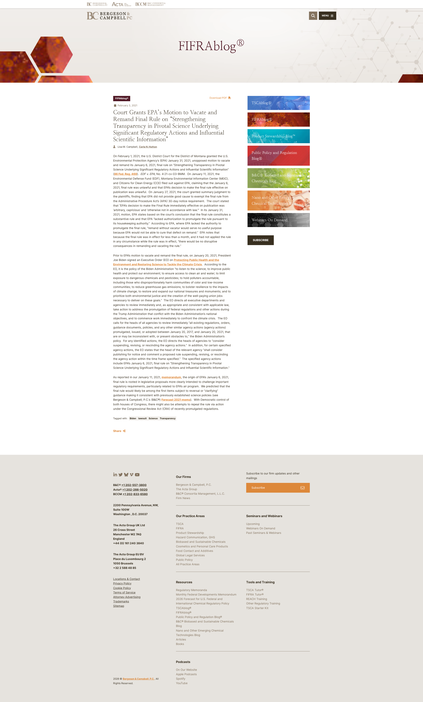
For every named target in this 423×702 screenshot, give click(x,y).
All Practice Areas (187, 564)
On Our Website (186, 669)
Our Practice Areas (190, 516)
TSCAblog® (183, 608)
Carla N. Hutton (148, 146)
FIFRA (180, 528)
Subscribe (261, 240)
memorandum (171, 377)
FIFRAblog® (121, 98)
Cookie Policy (122, 588)
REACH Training (256, 599)
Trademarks (121, 601)
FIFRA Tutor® (255, 594)
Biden (133, 418)
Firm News (183, 498)
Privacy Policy (122, 583)
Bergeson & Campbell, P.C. (138, 678)
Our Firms (183, 477)
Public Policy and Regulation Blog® (199, 617)
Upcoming (253, 524)
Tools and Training (260, 582)
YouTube (182, 683)
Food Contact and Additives (194, 551)
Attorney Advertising (126, 597)
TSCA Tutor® (254, 590)
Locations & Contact (126, 579)
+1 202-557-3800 (134, 485)
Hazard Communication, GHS (195, 537)
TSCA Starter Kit (257, 608)
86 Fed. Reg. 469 (125, 174)
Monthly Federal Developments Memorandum (206, 594)
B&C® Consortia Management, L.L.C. (200, 493)
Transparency (167, 418)
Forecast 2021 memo (175, 399)
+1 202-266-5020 (135, 489)
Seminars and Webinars (264, 516)
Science (153, 418)
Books (180, 644)
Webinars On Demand (260, 528)
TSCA (180, 524)
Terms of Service (124, 592)
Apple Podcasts (186, 674)
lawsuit (142, 418)
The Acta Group (186, 489)
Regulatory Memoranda (191, 590)
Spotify (180, 678)
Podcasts (183, 662)
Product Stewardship (190, 532)
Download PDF (218, 97)
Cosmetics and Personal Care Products (202, 546)
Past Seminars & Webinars (263, 532)
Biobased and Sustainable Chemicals (201, 541)
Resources (184, 582)
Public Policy (184, 559)
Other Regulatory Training (263, 603)
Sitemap (118, 606)
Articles (181, 639)
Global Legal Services (190, 555)
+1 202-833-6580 (135, 494)
